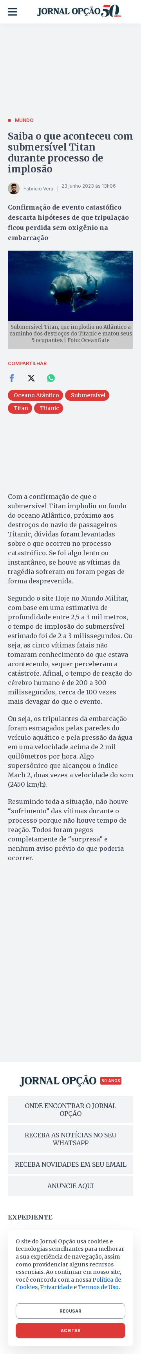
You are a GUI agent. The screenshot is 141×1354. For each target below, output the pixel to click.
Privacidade (56, 1287)
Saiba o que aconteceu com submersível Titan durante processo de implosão (70, 152)
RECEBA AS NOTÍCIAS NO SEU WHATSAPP (70, 1139)
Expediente (30, 1217)
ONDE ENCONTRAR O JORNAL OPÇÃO (70, 1109)
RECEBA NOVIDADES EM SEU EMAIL (71, 1164)
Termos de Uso (98, 1287)
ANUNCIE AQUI (70, 1186)
